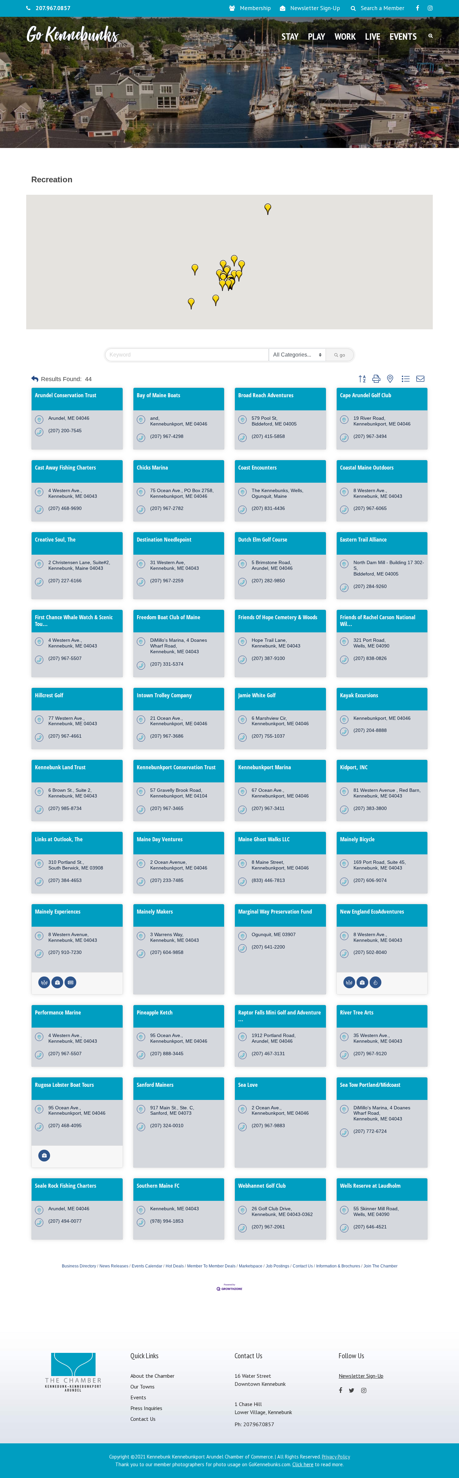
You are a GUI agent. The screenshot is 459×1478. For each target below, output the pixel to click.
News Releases (113, 1266)
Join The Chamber (381, 1266)
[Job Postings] (57, 986)
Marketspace (250, 1266)
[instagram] (430, 8)
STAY (290, 36)
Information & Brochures (338, 1266)
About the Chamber (152, 1375)
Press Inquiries (146, 1408)
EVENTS (403, 36)
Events (138, 1397)
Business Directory (79, 1266)
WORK (345, 36)
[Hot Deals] (375, 986)
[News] (70, 986)
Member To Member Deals (211, 1266)
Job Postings (277, 1266)
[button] (223, 265)
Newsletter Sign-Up (315, 8)
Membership (255, 8)
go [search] (342, 355)
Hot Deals (175, 1266)
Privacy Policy (336, 1456)
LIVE (372, 36)
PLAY (316, 36)
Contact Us (303, 1266)
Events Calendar (147, 1266)
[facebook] (417, 8)
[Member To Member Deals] (44, 986)
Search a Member (382, 8)
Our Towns (142, 1386)
